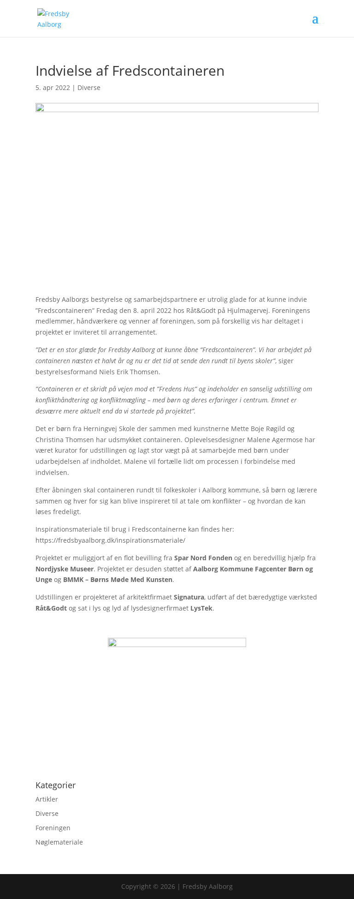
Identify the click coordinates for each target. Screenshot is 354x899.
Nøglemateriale (59, 842)
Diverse (88, 87)
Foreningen (53, 827)
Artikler (46, 799)
